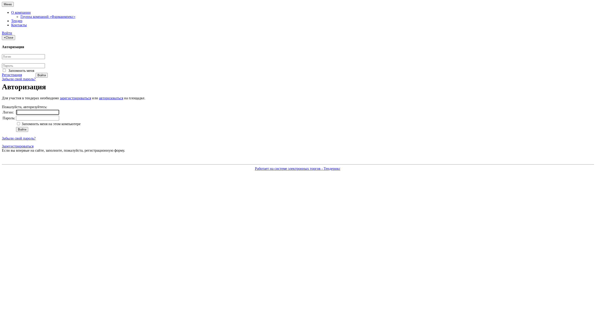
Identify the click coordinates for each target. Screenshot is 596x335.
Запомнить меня (21, 71)
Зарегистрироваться (18, 146)
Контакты (19, 25)
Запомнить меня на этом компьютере (51, 124)
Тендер (16, 21)
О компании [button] (21, 12)
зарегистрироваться (75, 98)
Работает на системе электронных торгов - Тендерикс (297, 169)
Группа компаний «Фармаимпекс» (47, 17)
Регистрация (12, 75)
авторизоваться (111, 98)
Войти (7, 33)
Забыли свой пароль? (19, 79)
